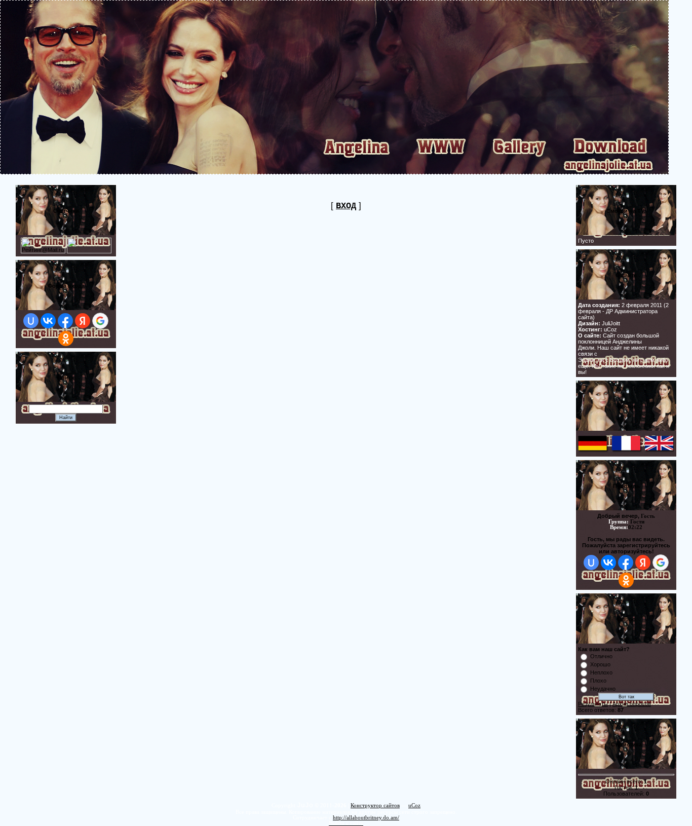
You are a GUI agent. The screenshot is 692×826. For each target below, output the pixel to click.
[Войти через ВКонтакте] (48, 320)
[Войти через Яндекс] (82, 320)
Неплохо (601, 672)
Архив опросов (631, 704)
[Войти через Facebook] (65, 320)
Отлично (601, 656)
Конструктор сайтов (375, 805)
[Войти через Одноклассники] (65, 338)
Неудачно (603, 689)
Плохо (598, 681)
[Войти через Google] (100, 321)
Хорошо (600, 664)
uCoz (414, 805)
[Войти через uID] (31, 320)
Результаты (593, 704)
